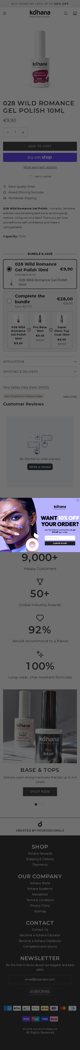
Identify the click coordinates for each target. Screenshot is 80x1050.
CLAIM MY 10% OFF (60, 543)
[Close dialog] (78, 500)
